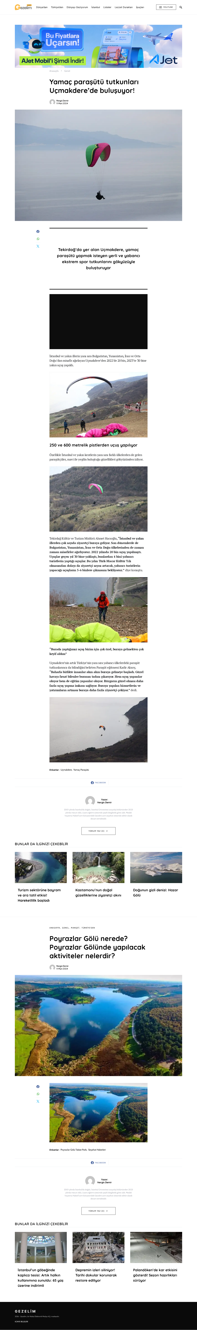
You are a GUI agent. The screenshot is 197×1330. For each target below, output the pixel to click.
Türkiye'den (88, 928)
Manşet (75, 928)
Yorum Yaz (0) (96, 831)
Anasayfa (54, 71)
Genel (67, 71)
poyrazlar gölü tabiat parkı (74, 1149)
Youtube (168, 7)
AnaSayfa (54, 928)
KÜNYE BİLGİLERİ (21, 1321)
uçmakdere (66, 769)
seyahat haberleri (97, 1149)
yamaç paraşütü (81, 769)
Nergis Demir (62, 100)
